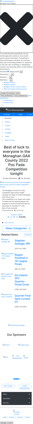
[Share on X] (11, 217)
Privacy (12, 417)
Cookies (20, 417)
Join (30, 114)
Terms (28, 417)
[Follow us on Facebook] (15, 379)
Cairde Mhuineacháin (25, 387)
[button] (16, 29)
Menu (5, 394)
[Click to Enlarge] (16, 184)
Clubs (7, 136)
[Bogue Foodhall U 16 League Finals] (7, 256)
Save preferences (21, 96)
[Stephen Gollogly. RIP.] (7, 240)
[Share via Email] (14, 217)
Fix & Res (7, 114)
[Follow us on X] (16, 379)
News (21, 114)
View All (27, 234)
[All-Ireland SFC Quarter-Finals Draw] (7, 276)
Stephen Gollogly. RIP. (23, 242)
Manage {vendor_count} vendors (15, 87)
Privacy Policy (8, 102)
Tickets (7, 125)
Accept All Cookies (7, 93)
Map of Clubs (9, 140)
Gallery (7, 122)
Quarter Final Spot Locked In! (23, 298)
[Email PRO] (14, 379)
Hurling (7, 129)
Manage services (9, 84)
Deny (18, 93)
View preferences (7, 96)
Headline (11, 222)
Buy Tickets (8, 386)
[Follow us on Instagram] (17, 379)
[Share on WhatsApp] (17, 217)
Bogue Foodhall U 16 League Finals (21, 259)
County (14, 215)
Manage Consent (6, 423)
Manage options (9, 82)
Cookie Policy (8, 100)
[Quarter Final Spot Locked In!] (7, 295)
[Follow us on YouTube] (19, 379)
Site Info (6, 403)
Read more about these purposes (15, 89)
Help (5, 417)
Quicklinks (6, 398)
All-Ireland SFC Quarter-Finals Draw (22, 280)
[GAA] (5, 357)
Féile (6, 222)
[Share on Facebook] (8, 217)
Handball (8, 133)
